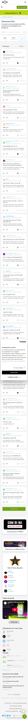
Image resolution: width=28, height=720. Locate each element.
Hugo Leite (8, 469)
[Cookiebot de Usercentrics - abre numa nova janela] (19, 342)
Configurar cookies (13, 377)
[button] (24, 716)
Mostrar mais (14, 622)
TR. (7, 105)
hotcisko (8, 159)
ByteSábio (10, 575)
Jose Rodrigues (9, 253)
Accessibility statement (21, 698)
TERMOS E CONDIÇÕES (12, 711)
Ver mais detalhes (18, 367)
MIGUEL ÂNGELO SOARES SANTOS (12, 142)
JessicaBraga (9, 308)
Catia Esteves (9, 488)
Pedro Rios (8, 86)
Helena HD (8, 290)
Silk (6, 179)
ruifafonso (8, 417)
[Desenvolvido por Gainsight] (14, 695)
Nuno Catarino (9, 326)
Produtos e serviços (7, 17)
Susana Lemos (9, 123)
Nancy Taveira (10, 640)
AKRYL (7, 51)
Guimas (10, 571)
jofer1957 (8, 235)
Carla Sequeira (9, 398)
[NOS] (5, 2)
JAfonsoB (8, 196)
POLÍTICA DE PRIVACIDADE (20, 703)
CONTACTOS (8, 703)
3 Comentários (6, 678)
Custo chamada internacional (10, 681)
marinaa (8, 271)
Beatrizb (8, 434)
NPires (7, 380)
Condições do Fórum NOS (7, 698)
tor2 (8, 644)
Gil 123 (7, 451)
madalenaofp (10, 660)
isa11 (8, 655)
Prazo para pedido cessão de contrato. (12, 676)
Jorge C (10, 589)
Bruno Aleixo (11, 585)
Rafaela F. (9, 665)
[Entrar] (2, 32)
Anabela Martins (10, 216)
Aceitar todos (14, 372)
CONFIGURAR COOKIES (15, 706)
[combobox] (14, 32)
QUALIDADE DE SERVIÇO (15, 708)
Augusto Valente (10, 68)
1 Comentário (6, 683)
